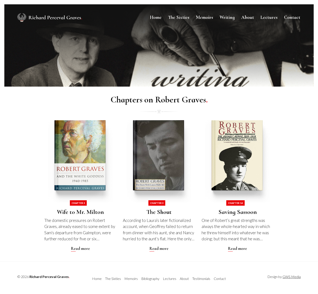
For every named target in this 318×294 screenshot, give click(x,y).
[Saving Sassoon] (238, 186)
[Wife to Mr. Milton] (80, 186)
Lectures (269, 17)
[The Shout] (159, 186)
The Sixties (178, 17)
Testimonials (201, 278)
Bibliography (150, 278)
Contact (292, 17)
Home (156, 17)
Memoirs (204, 17)
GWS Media (292, 277)
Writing (227, 17)
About (247, 17)
